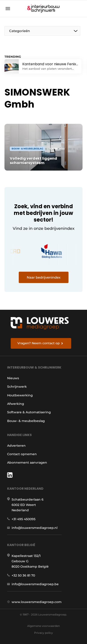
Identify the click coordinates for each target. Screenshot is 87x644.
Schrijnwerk (17, 387)
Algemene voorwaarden (43, 626)
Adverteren (16, 446)
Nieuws (13, 378)
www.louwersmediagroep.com (37, 602)
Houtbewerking (20, 395)
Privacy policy (43, 632)
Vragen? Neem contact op (38, 343)
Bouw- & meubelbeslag (26, 421)
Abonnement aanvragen (27, 463)
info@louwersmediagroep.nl (35, 528)
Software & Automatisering (29, 412)
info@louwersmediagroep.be (35, 584)
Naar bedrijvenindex (43, 277)
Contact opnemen (22, 454)
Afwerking (15, 404)
